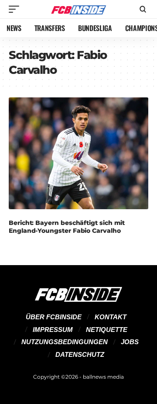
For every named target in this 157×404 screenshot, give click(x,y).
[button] (16, 9)
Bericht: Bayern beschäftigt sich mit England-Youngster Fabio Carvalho (67, 227)
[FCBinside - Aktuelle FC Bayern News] (78, 9)
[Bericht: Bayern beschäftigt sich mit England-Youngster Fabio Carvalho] (78, 153)
